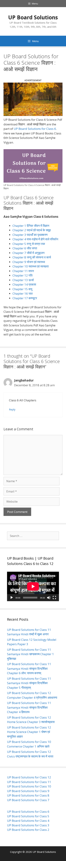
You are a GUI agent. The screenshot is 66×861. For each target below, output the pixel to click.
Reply (12, 409)
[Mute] (49, 597)
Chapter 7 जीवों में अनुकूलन (28, 253)
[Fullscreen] (54, 597)
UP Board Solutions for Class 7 (28, 800)
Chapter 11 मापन (23, 271)
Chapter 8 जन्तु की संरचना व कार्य (31, 257)
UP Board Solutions (33, 17)
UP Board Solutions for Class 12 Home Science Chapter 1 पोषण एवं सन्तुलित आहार (29, 731)
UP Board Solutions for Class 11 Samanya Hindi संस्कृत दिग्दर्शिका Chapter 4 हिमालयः (29, 707)
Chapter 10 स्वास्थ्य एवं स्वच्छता (30, 266)
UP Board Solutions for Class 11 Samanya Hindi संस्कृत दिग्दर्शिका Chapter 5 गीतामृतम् (29, 683)
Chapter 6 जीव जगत (24, 248)
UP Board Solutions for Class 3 (28, 825)
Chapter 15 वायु (22, 289)
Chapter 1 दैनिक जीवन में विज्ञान (30, 226)
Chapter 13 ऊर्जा (23, 280)
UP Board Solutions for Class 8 (28, 795)
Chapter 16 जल (22, 293)
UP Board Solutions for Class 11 (29, 782)
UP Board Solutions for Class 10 (29, 786)
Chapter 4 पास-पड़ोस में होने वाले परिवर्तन (35, 239)
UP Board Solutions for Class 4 (28, 821)
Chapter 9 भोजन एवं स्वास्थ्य (28, 262)
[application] (33, 586)
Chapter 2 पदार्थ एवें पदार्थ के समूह (31, 230)
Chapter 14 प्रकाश (24, 284)
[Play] (11, 597)
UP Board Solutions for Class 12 (29, 777)
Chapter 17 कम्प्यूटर (24, 298)
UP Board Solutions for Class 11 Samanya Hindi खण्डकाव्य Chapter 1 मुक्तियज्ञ (30, 654)
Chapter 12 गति (22, 275)
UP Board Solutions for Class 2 (28, 830)
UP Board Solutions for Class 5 (28, 816)
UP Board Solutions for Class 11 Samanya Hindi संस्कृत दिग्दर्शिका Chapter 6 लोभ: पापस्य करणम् (29, 668)
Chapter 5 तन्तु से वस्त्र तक (28, 244)
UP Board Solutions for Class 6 (35, 129)
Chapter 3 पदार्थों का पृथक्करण (30, 235)
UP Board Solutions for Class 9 (28, 791)
